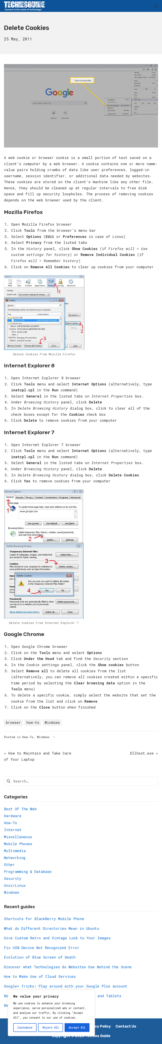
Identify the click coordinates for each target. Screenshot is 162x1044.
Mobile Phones (18, 843)
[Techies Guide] (24, 6)
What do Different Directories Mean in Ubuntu (51, 928)
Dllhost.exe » (144, 753)
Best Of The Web (20, 808)
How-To (27, 737)
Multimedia (15, 850)
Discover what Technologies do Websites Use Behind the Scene (68, 967)
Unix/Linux (15, 885)
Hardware (12, 815)
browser (13, 722)
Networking (14, 857)
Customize (24, 1027)
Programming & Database (28, 871)
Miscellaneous (18, 836)
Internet (13, 829)
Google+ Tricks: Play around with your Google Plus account (65, 986)
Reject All (50, 1027)
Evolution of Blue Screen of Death (39, 957)
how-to (32, 722)
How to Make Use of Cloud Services (40, 976)
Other (9, 864)
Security (12, 878)
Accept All (77, 1027)
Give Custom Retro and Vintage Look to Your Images (57, 938)
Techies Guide (97, 1036)
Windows (52, 722)
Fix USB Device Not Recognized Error (41, 947)
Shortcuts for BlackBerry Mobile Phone (44, 918)
